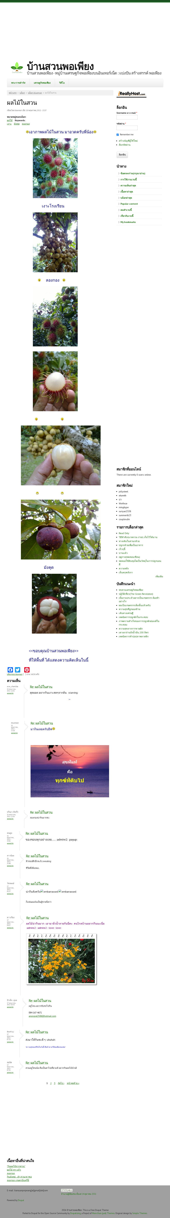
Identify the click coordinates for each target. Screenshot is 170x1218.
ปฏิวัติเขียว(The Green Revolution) (136, 593)
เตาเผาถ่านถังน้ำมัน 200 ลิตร (134, 632)
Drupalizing (75, 1213)
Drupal (21, 1200)
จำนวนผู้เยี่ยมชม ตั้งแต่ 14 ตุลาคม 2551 (78, 1194)
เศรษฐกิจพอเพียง (42, 82)
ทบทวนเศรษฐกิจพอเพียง (131, 589)
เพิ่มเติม (159, 576)
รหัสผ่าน (121, 123)
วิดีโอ (62, 82)
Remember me (126, 134)
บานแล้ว (123, 552)
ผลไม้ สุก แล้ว (14, 1169)
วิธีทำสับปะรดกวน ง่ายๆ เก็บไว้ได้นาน (138, 537)
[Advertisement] (85, 29)
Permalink (10, 693)
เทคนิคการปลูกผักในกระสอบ (133, 617)
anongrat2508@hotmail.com (42, 1016)
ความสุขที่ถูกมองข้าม (129, 609)
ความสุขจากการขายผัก (131, 628)
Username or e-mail (127, 113)
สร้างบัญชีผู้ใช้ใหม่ (128, 140)
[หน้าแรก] (17, 68)
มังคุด (17, 123)
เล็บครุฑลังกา (126, 572)
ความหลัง (124, 568)
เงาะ (9, 123)
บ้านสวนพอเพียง (60, 66)
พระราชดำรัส (18, 82)
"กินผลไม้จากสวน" (16, 1166)
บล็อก (22, 92)
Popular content (129, 203)
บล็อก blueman (35, 92)
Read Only (124, 533)
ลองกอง (26, 123)
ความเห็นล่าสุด (128, 185)
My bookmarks (128, 222)
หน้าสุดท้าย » (73, 1083)
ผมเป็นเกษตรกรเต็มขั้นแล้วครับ (135, 605)
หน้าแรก (13, 92)
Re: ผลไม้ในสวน (41, 687)
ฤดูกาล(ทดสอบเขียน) (129, 556)
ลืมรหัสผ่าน (124, 144)
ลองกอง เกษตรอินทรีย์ (18, 1180)
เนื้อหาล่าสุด (127, 191)
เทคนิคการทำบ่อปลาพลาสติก (133, 636)
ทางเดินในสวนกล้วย (129, 541)
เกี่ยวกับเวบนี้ (127, 215)
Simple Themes (139, 1213)
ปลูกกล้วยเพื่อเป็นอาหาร (131, 545)
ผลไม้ (9, 120)
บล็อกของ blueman (14, 674)
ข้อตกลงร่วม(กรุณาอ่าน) (133, 173)
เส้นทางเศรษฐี (126, 613)
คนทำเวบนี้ (126, 209)
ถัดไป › (61, 1083)
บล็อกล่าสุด (126, 197)
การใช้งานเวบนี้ (129, 179)
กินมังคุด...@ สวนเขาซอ (19, 1176)
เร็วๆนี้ (122, 549)
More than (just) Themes (103, 1213)
